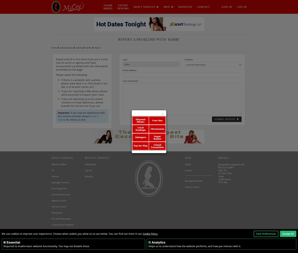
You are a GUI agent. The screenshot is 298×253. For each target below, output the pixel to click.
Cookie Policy (150, 233)
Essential (13, 242)
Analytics (158, 242)
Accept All (288, 233)
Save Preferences (266, 233)
